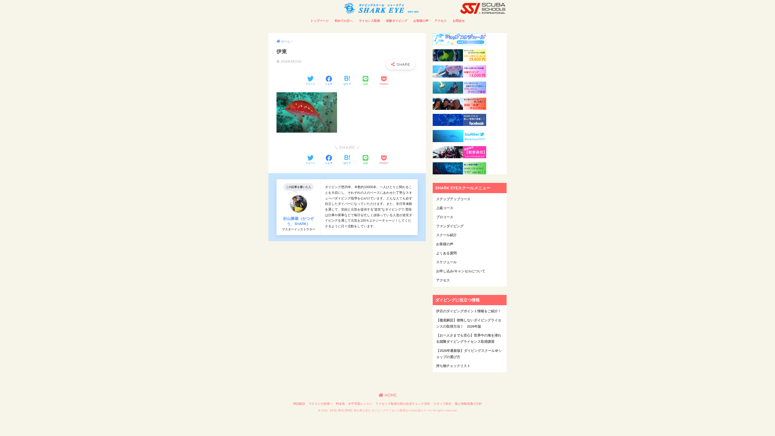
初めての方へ (344, 20)
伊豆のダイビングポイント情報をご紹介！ (468, 311)
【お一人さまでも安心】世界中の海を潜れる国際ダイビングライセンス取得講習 (468, 338)
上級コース (444, 208)
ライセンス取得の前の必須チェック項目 (403, 403)
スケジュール (446, 262)
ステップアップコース (453, 199)
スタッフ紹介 (442, 403)
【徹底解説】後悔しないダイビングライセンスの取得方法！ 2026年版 (468, 323)
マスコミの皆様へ (320, 403)
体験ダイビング (396, 20)
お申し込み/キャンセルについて (460, 271)
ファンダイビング (450, 226)
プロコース (444, 217)
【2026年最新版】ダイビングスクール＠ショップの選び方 (469, 354)
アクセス (441, 20)
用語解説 (299, 403)
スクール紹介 (446, 235)
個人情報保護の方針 (468, 403)
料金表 (340, 403)
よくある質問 (446, 253)
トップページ (319, 20)
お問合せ (459, 20)
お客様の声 (420, 20)
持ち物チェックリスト (453, 366)
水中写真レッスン (360, 403)
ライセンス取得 (369, 20)
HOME (390, 395)
